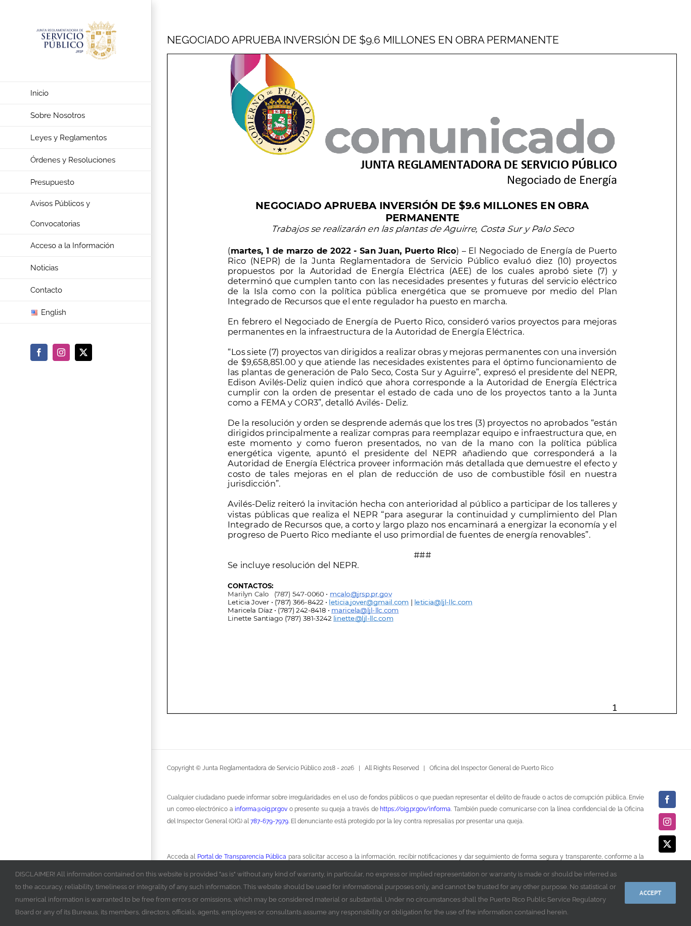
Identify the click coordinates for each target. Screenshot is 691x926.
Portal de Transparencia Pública (241, 856)
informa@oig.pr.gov (261, 809)
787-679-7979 (269, 821)
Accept (650, 893)
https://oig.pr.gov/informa (415, 809)
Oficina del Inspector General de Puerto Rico (491, 768)
